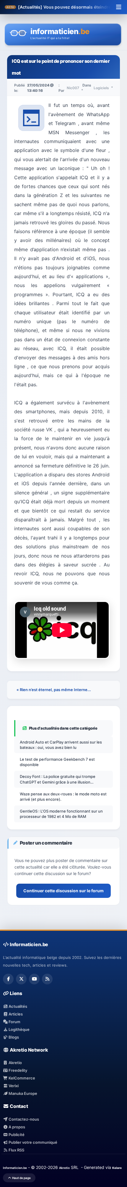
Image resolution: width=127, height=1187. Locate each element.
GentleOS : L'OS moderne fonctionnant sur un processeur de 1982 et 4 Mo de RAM (61, 814)
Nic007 (73, 88)
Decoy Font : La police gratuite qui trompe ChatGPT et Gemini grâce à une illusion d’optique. (57, 779)
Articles (15, 1014)
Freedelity (17, 1070)
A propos (16, 1126)
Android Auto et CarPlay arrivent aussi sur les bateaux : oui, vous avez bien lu (61, 745)
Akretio (15, 1062)
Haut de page (21, 1178)
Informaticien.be (15, 1168)
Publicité (16, 1134)
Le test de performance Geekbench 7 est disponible (57, 762)
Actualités (17, 1006)
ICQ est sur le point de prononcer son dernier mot (61, 67)
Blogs (13, 1037)
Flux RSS (16, 1150)
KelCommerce (21, 1078)
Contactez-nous (23, 1119)
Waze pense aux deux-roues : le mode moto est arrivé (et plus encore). (63, 797)
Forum (14, 1021)
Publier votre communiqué (32, 1142)
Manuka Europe (22, 1093)
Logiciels (101, 88)
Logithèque (19, 1029)
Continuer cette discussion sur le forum (63, 890)
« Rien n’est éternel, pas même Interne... (54, 689)
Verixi (13, 1085)
